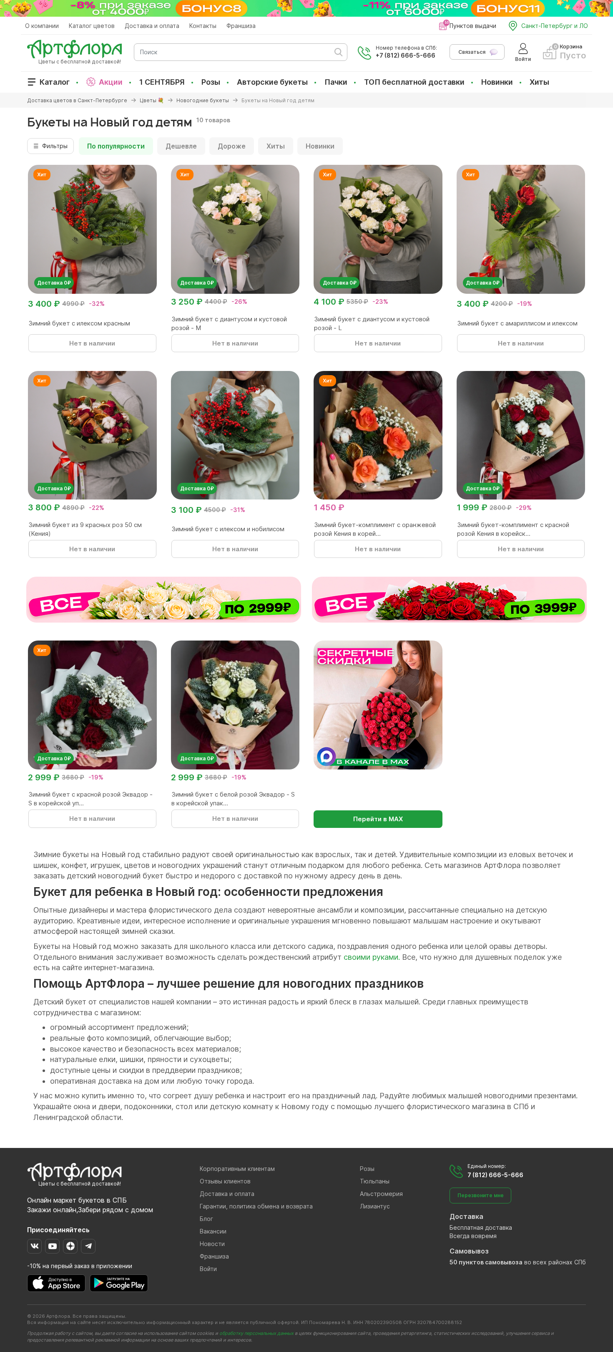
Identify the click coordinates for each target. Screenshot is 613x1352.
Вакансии (213, 1231)
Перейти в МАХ (378, 819)
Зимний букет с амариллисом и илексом (517, 323)
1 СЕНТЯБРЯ (162, 82)
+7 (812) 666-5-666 (405, 55)
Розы (210, 82)
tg (88, 1246)
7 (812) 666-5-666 (495, 1174)
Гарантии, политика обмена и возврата (256, 1206)
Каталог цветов (92, 25)
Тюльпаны (374, 1181)
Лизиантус (375, 1206)
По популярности (116, 146)
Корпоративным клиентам (237, 1168)
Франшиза (241, 25)
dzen (70, 1246)
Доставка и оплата (152, 25)
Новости (212, 1243)
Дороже (232, 146)
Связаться (471, 52)
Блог (206, 1218)
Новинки (497, 82)
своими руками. (372, 957)
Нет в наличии (92, 343)
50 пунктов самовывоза (486, 1262)
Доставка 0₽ (54, 283)
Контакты (202, 25)
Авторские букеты (272, 82)
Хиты (539, 82)
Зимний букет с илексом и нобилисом (227, 529)
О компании (42, 25)
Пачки (335, 82)
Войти (208, 1268)
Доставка (466, 1216)
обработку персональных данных (256, 1333)
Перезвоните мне (480, 1195)
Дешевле (181, 146)
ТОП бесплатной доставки (414, 82)
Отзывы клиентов (225, 1181)
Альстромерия (381, 1193)
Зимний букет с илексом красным (79, 323)
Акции (111, 82)
